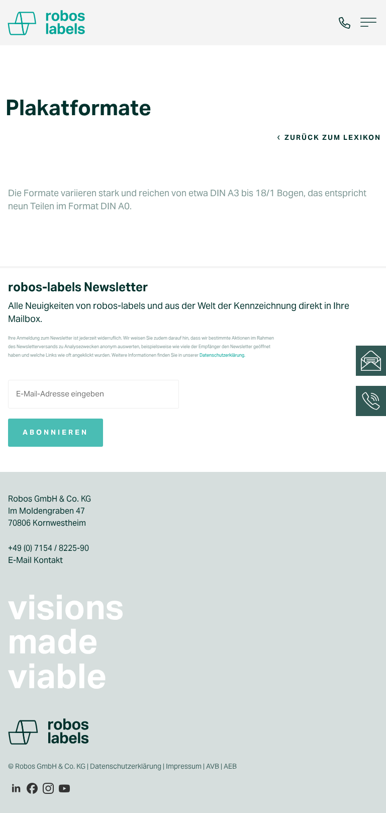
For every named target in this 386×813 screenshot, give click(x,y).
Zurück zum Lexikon (332, 137)
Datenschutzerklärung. (222, 355)
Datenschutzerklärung (125, 766)
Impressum (184, 766)
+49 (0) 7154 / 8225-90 (48, 548)
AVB (212, 766)
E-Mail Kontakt (35, 560)
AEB (231, 766)
